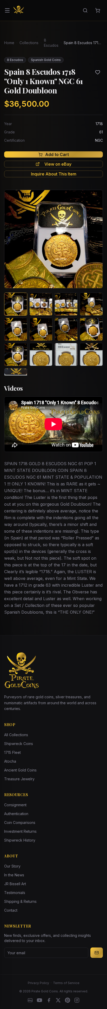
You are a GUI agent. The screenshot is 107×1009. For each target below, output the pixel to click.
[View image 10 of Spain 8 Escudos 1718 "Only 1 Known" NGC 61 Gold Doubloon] (40, 354)
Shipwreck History (19, 840)
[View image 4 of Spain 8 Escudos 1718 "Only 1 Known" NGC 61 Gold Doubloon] (91, 304)
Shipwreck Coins (18, 743)
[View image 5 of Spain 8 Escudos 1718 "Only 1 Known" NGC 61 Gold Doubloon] (15, 329)
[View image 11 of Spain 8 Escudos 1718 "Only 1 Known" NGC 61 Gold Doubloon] (66, 354)
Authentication (16, 813)
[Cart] (97, 10)
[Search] (85, 10)
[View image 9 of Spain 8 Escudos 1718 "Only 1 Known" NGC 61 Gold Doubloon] (15, 354)
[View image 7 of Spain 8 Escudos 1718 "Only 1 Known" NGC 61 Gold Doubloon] (66, 329)
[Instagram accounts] (76, 1000)
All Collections (16, 735)
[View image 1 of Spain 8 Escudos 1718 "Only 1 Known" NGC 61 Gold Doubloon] (15, 304)
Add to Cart (57, 154)
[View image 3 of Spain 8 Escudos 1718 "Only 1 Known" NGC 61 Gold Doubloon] (66, 304)
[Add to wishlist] (97, 72)
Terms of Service (66, 983)
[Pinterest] (67, 1000)
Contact (10, 910)
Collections (28, 42)
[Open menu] (7, 10)
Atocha (10, 761)
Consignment (15, 805)
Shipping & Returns (20, 901)
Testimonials (14, 892)
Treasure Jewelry (19, 779)
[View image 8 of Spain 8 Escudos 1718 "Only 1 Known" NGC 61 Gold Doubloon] (91, 329)
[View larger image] (53, 239)
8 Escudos (51, 43)
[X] (58, 1000)
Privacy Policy (38, 983)
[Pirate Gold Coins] (19, 10)
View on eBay (57, 164)
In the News (14, 875)
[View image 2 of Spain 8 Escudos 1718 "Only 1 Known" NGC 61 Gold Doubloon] (40, 304)
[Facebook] (48, 1000)
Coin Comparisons (19, 822)
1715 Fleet (12, 752)
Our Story (12, 866)
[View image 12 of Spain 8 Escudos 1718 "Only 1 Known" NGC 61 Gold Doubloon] (91, 354)
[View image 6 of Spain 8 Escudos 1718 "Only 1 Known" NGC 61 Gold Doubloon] (40, 329)
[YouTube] (39, 1000)
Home (9, 42)
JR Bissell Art (15, 884)
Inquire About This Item (53, 174)
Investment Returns (20, 831)
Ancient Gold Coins (20, 770)
